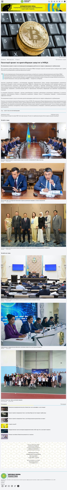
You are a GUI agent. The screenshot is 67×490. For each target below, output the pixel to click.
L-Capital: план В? (12, 424)
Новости (18, 59)
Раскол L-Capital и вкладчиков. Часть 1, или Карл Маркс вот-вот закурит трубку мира (27, 412)
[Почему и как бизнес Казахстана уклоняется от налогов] (4, 438)
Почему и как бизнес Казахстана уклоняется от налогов (21, 434)
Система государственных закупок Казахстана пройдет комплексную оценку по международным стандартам (25, 248)
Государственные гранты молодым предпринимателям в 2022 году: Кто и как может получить (29, 429)
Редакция (3, 480)
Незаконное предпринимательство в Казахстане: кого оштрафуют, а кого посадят (27, 407)
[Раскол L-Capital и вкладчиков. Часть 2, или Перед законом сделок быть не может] (4, 422)
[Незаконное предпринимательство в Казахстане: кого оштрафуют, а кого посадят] (4, 411)
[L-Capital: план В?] (4, 427)
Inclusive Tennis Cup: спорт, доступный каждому (11, 400)
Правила (2, 482)
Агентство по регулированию (12, 110)
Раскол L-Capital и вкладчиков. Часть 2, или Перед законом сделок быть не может (27, 418)
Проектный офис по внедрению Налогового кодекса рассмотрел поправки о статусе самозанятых (23, 200)
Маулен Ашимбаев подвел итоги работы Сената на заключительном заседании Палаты (20, 299)
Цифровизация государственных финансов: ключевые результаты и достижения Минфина (21, 347)
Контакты (3, 484)
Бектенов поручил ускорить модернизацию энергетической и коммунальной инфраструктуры (22, 159)
